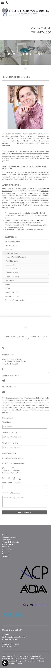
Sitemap (5, 556)
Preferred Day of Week (11, 473)
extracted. (6, 146)
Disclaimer (6, 554)
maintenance (28, 193)
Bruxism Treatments (12, 296)
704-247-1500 (41, 30)
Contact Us (6, 551)
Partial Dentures (12, 261)
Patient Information (9, 537)
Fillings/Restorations (12, 241)
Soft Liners (10, 280)
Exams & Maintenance (14, 269)
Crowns (8, 288)
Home (4, 535)
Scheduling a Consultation (14, 458)
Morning (6, 470)
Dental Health (7, 544)
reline (22, 203)
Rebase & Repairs (12, 277)
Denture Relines (12, 273)
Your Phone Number (10, 443)
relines (37, 220)
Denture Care (11, 265)
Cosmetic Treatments (10, 542)
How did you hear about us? (13, 482)
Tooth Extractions (11, 292)
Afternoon (16, 470)
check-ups (15, 193)
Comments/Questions (11, 493)
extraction (20, 156)
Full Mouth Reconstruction (15, 300)
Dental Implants (11, 245)
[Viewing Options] (5, 663)
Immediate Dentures (13, 253)
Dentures (8, 249)
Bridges (7, 284)
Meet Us (5, 547)
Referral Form (7, 549)
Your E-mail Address (11, 432)
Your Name (7, 422)
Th (20, 480)
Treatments (9, 237)
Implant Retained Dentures (16, 257)
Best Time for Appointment (13, 463)
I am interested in (9, 453)
